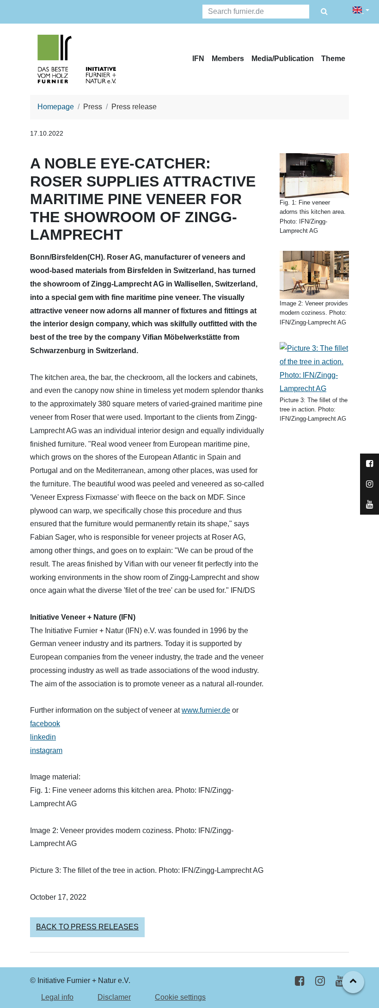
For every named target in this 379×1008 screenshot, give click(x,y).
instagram (46, 750)
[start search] (324, 12)
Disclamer (114, 997)
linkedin (43, 737)
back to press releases (87, 927)
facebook (45, 724)
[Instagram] (320, 981)
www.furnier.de (206, 710)
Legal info (57, 997)
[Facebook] (300, 981)
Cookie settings (180, 997)
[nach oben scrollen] (353, 982)
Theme (333, 58)
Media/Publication (282, 58)
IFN (198, 58)
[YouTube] (340, 981)
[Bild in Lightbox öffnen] (314, 175)
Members (228, 58)
